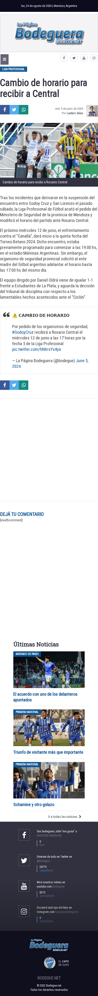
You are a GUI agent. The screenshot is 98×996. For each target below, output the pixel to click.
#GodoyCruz (23, 332)
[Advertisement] (49, 450)
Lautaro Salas (75, 113)
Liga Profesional (13, 69)
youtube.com (50, 886)
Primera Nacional (27, 712)
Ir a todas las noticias (62, 817)
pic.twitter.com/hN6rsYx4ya (36, 349)
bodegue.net (49, 978)
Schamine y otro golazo (33, 804)
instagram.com (57, 912)
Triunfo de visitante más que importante (48, 752)
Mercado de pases (27, 654)
